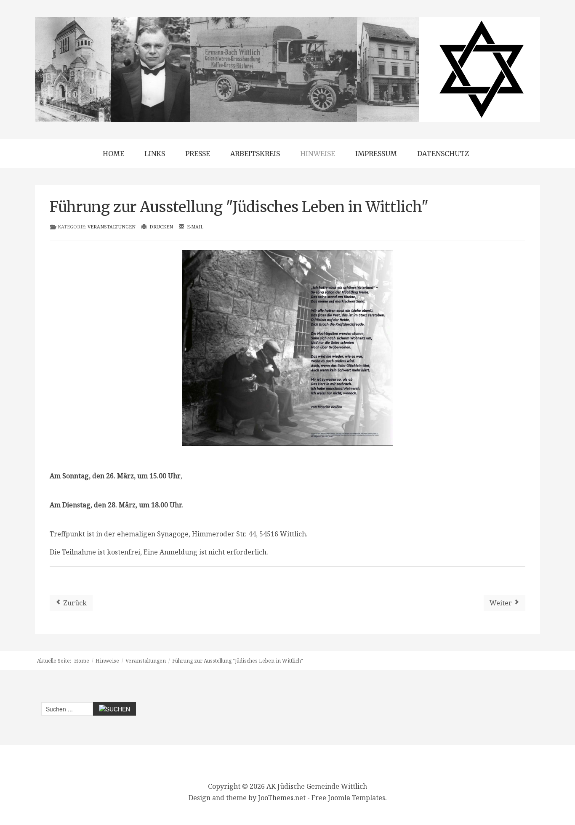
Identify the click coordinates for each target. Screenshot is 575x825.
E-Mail (194, 226)
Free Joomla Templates (348, 797)
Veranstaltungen (112, 226)
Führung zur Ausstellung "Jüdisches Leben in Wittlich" (239, 207)
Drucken (160, 226)
